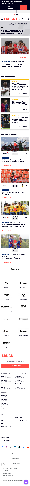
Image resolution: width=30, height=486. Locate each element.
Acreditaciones (15, 458)
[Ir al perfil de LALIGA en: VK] (23, 447)
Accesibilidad (6, 470)
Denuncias (14, 453)
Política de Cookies (7, 478)
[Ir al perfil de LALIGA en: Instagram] (6, 447)
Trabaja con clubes (16, 463)
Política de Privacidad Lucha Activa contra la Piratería (15, 480)
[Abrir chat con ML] (26, 482)
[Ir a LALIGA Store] (15, 15)
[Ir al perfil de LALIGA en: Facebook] (2, 447)
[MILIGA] (27, 19)
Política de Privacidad (8, 475)
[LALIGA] (9, 19)
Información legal (7, 473)
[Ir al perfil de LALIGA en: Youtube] (27, 447)
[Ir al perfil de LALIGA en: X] (10, 447)
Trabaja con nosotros (17, 460)
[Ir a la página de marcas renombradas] (6, 464)
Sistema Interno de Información (10, 468)
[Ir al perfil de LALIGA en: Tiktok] (19, 447)
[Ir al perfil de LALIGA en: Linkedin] (15, 447)
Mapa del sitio (15, 456)
